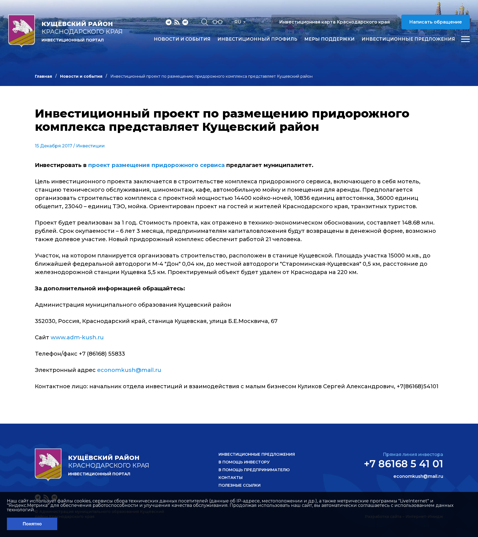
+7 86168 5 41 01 (403, 464)
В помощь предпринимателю (254, 469)
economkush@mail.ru (129, 370)
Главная (43, 76)
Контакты (231, 477)
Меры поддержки (329, 39)
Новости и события (182, 39)
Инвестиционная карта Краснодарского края (334, 22)
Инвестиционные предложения (408, 39)
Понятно (32, 524)
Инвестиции (90, 145)
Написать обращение (435, 22)
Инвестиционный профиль (257, 39)
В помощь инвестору (244, 462)
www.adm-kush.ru (77, 337)
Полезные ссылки (240, 485)
